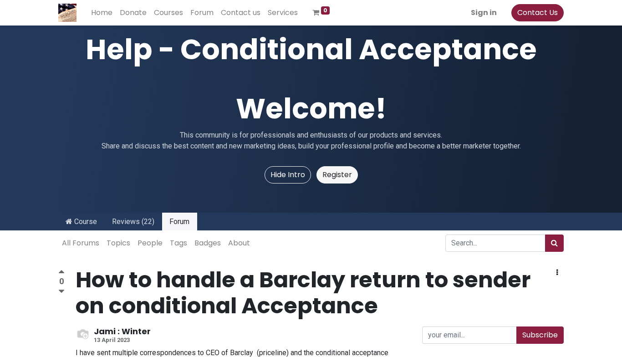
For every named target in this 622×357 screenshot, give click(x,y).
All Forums (80, 243)
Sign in (484, 12)
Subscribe (540, 335)
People (150, 243)
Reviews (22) (133, 221)
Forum (179, 221)
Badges (207, 243)
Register (337, 174)
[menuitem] (101, 13)
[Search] (554, 243)
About (239, 243)
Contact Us (537, 12)
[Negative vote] (61, 291)
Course (84, 221)
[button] (557, 273)
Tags (178, 243)
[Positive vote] (61, 273)
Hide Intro (287, 174)
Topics (118, 243)
